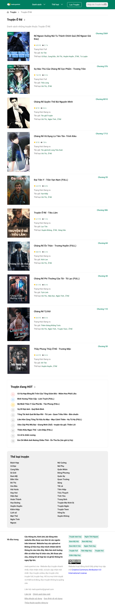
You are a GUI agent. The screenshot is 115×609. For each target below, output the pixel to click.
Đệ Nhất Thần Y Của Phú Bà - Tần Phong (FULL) (38, 404)
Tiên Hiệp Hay (86, 551)
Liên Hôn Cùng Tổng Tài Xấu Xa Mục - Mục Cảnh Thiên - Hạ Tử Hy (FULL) (49, 419)
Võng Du (61, 513)
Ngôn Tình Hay (90, 546)
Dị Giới (13, 473)
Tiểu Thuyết (63, 493)
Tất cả (60, 486)
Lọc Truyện (74, 4)
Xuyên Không (47, 230)
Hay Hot (14, 493)
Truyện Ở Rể (26, 12)
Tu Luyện (84, 56)
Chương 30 (103, 276)
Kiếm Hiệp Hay (75, 555)
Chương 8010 (102, 99)
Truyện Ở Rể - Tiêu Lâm (46, 212)
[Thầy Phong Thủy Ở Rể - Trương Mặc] (18, 373)
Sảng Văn (62, 230)
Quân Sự (61, 476)
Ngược (13, 523)
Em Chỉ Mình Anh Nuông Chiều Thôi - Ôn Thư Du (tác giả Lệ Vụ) (45, 440)
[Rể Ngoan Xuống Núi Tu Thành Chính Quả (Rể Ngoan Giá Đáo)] (18, 60)
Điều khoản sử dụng (33, 598)
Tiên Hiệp (62, 489)
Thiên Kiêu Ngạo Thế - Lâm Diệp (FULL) (35, 430)
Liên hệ (28, 594)
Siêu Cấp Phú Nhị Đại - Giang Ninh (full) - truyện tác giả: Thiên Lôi (46, 425)
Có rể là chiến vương (26, 435)
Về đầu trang (13, 539)
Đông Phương (64, 473)
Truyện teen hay (75, 537)
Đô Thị (59, 56)
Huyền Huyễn (68, 56)
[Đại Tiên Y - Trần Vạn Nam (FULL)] (18, 204)
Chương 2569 (102, 33)
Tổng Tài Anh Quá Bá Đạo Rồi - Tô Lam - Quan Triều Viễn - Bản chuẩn (47, 414)
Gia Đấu (13, 486)
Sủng (60, 483)
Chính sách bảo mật (41, 594)
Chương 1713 (102, 133)
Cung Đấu (52, 56)
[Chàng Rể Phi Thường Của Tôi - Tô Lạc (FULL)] (18, 302)
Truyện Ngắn (63, 506)
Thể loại (55, 4)
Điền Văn (14, 479)
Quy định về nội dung (53, 598)
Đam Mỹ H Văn (75, 546)
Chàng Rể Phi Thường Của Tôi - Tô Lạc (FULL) (57, 278)
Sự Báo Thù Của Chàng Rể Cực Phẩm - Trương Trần (60, 69)
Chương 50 (103, 346)
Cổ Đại (44, 56)
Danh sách (37, 4)
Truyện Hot (99, 551)
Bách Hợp (14, 463)
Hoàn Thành (15, 499)
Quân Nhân (62, 469)
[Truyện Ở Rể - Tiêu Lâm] (18, 237)
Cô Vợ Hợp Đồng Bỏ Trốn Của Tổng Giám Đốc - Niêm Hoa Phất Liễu (46, 393)
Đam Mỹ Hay (87, 541)
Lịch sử (13, 513)
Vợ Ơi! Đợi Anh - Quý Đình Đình (30, 409)
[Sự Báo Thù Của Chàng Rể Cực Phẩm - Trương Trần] (18, 93)
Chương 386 (102, 210)
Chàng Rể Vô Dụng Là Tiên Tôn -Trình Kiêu (55, 136)
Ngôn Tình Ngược (91, 537)
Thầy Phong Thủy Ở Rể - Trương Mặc (52, 349)
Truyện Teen (62, 329)
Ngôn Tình (52, 119)
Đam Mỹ (14, 476)
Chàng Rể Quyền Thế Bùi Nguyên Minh (53, 101)
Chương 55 (103, 177)
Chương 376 (102, 66)
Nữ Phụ (61, 466)
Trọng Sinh (62, 499)
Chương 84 (103, 243)
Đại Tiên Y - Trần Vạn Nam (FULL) (51, 179)
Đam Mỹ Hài (74, 541)
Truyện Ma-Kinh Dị (66, 503)
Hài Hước (14, 489)
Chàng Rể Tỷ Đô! (42, 311)
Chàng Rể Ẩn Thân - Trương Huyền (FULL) (55, 245)
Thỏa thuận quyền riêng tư (36, 603)
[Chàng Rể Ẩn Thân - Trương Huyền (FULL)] (18, 270)
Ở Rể (77, 56)
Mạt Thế (14, 516)
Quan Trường (63, 479)
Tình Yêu (61, 496)
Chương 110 (102, 309)
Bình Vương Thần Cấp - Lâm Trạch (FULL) (35, 399)
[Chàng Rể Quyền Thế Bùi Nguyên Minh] (18, 127)
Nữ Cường (62, 463)
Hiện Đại (51, 296)
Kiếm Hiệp (15, 509)
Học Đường (15, 503)
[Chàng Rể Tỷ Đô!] (18, 340)
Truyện (13, 12)
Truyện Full (73, 551)
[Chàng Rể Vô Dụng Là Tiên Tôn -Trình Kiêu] (18, 171)
